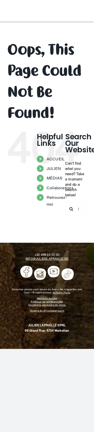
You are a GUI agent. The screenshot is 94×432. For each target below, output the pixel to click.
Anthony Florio (61, 292)
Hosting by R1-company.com (47, 310)
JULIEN (54, 168)
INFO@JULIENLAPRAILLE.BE (47, 259)
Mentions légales (47, 298)
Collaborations (60, 188)
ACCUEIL (56, 159)
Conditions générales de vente (47, 304)
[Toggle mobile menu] (86, 10)
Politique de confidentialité (47, 301)
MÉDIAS (54, 178)
